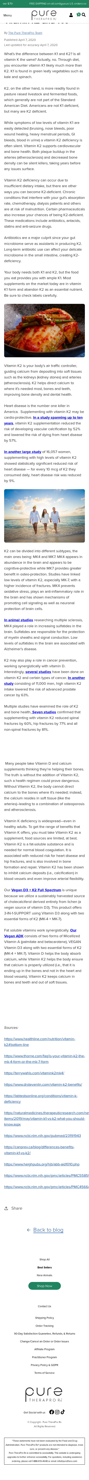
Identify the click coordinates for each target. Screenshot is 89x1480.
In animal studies (18, 620)
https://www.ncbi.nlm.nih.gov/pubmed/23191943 (42, 1135)
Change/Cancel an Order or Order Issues (44, 1341)
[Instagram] (57, 1412)
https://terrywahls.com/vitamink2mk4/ (34, 1073)
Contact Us (44, 1306)
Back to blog (48, 1230)
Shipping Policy (44, 1318)
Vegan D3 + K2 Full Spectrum (36, 890)
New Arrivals (44, 1275)
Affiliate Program (44, 1349)
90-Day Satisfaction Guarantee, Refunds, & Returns (44, 1333)
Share (16, 1208)
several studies (38, 671)
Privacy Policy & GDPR (44, 1365)
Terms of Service (44, 1373)
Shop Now (44, 1286)
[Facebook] (51, 1412)
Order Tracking (45, 1326)
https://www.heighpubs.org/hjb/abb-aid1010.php (41, 1164)
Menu (8, 15)
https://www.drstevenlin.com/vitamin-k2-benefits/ (43, 1084)
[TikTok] (62, 1412)
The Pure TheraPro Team (25, 33)
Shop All (45, 1259)
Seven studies (43, 712)
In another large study (22, 451)
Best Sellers (44, 1267)
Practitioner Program (44, 1357)
